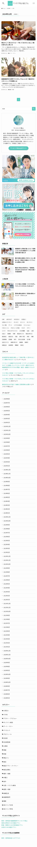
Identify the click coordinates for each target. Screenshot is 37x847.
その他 (6, 714)
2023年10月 (7, 521)
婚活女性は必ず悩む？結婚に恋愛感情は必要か (16, 384)
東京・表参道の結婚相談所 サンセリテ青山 (14, 821)
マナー (28, 328)
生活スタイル (5, 342)
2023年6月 (7, 536)
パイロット (7, 730)
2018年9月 (7, 686)
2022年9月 (7, 568)
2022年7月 (7, 576)
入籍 (32, 331)
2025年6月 (7, 450)
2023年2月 (7, 552)
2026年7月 (7, 403)
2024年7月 (7, 489)
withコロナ (9, 319)
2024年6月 (7, 493)
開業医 (16, 345)
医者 (5, 754)
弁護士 (6, 777)
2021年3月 (7, 639)
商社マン (6, 758)
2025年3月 (7, 462)
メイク (3, 331)
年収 (28, 336)
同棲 (14, 333)
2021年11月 (7, 607)
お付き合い (16, 319)
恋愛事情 (4, 339)
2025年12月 (7, 426)
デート (10, 325)
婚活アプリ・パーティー (11, 766)
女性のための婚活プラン (8, 827)
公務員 (6, 746)
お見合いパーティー (7, 322)
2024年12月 (7, 470)
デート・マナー (8, 726)
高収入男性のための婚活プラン (10, 823)
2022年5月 (7, 584)
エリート (22, 322)
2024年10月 (7, 478)
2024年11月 (7, 474)
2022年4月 (7, 588)
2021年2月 (7, 643)
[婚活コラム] (18, 3)
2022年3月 (7, 592)
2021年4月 (7, 635)
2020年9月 (7, 662)
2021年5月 (7, 631)
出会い (3, 333)
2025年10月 (7, 434)
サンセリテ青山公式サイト (18, 148)
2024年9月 (7, 481)
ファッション (27, 325)
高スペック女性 (8, 805)
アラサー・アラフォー (10, 718)
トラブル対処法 (18, 325)
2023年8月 (7, 529)
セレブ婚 (4, 325)
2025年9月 (7, 438)
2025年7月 (7, 446)
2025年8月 (7, 442)
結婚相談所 (7, 797)
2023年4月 (7, 544)
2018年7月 (7, 690)
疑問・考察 (7, 789)
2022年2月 (7, 596)
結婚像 (21, 342)
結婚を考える (14, 342)
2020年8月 (7, 666)
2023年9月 (7, 525)
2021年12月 (7, 603)
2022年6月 (7, 580)
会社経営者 (7, 742)
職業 (5, 801)
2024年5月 (7, 497)
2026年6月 (7, 407)
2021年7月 (7, 623)
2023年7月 (7, 533)
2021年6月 (7, 627)
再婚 (5, 750)
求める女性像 (21, 339)
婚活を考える (29, 333)
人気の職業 (22, 331)
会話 (28, 331)
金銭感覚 (11, 345)
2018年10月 (7, 682)
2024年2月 (7, 509)
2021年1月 (7, 647)
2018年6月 (7, 694)
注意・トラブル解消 (10, 785)
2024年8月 (7, 485)
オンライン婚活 (8, 722)
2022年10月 (7, 564)
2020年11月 (7, 655)
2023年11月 (7, 517)
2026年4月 (7, 414)
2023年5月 (7, 540)
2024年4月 (7, 501)
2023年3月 (7, 548)
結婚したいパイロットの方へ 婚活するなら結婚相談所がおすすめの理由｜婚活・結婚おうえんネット (18, 367)
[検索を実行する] (34, 109)
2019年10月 (7, 674)
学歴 (16, 336)
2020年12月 (7, 651)
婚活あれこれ (20, 333)
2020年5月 (7, 670)
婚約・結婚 (7, 773)
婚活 (5, 762)
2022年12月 (7, 556)
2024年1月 (7, 513)
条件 (15, 339)
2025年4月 (7, 458)
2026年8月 (7, 399)
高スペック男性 (8, 809)
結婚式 (26, 342)
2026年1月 (7, 422)
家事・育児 (22, 336)
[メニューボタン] (33, 3)
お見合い (24, 319)
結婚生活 (4, 345)
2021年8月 (7, 619)
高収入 (22, 345)
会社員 (6, 738)
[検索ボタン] (3, 3)
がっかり (16, 322)
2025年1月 (7, 466)
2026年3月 (7, 418)
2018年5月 (7, 698)
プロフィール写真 (15, 328)
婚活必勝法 (7, 770)
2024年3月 (7, 505)
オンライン (29, 322)
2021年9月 (7, 615)
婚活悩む (4, 336)
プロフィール (5, 328)
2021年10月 (7, 611)
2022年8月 (7, 572)
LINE (3, 319)
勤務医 (9, 333)
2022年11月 (7, 560)
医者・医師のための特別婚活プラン (12, 825)
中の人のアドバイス (12, 331)
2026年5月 (7, 411)
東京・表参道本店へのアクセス (10, 838)
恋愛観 (10, 339)
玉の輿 (28, 339)
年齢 (32, 336)
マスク (23, 328)
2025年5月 (7, 454)
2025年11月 (7, 430)
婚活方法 (11, 336)
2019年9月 (7, 678)
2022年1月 (7, 599)
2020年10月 (7, 658)
